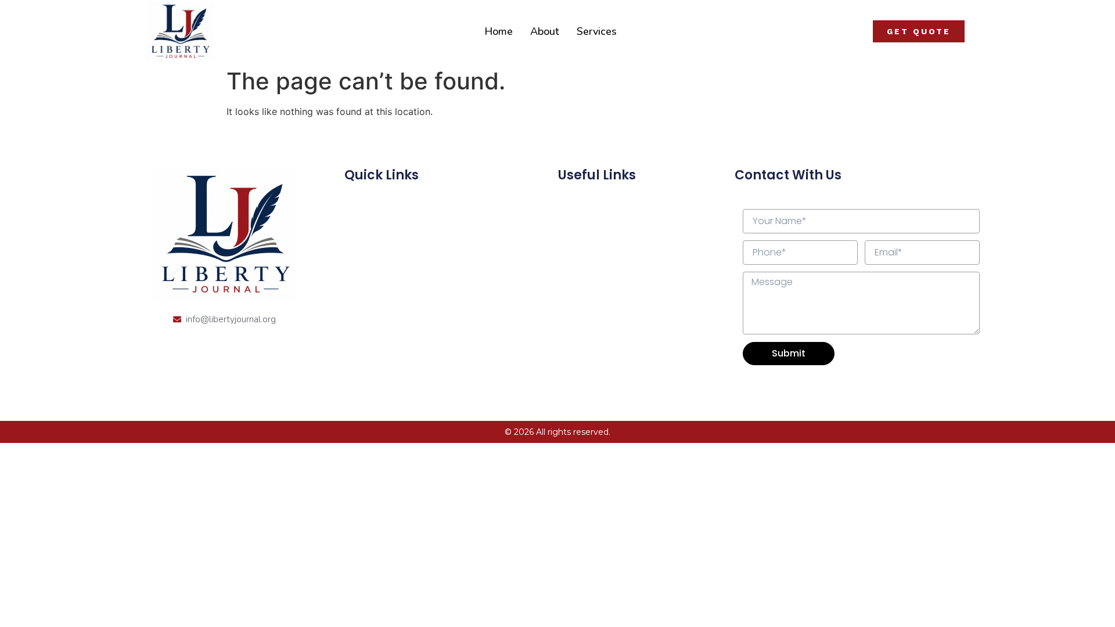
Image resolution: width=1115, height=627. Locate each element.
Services (597, 31)
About (544, 31)
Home (498, 31)
